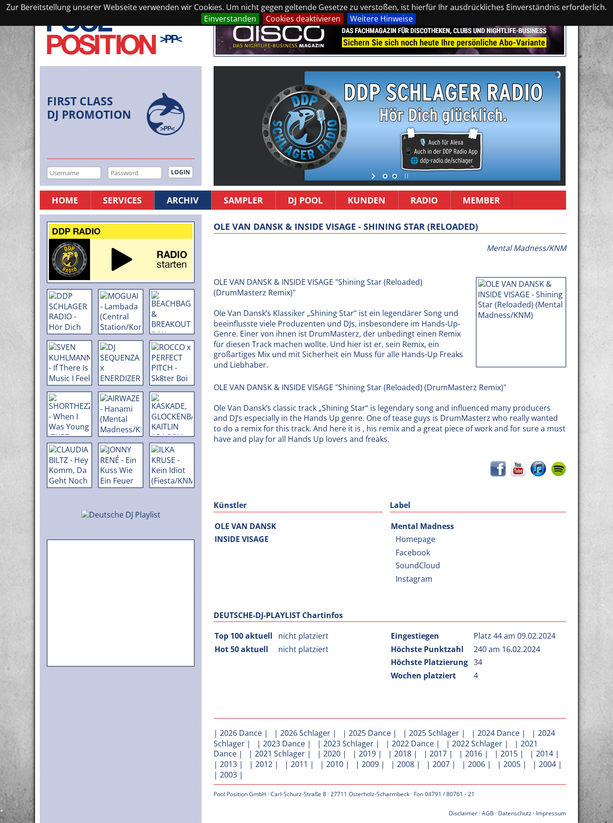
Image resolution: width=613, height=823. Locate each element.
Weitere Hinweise (381, 18)
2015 (509, 753)
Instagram (414, 579)
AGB (488, 813)
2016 (473, 753)
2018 (402, 753)
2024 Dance (498, 733)
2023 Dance (284, 743)
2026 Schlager (305, 733)
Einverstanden (230, 18)
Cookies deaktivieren (303, 18)
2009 (370, 764)
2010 (334, 764)
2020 (332, 753)
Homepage (415, 539)
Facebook (413, 552)
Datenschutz (515, 813)
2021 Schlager (280, 753)
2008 (405, 764)
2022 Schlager (477, 743)
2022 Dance (413, 743)
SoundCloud (418, 565)
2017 (438, 753)
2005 (512, 764)
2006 (476, 764)
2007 (441, 764)
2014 (544, 753)
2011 (299, 764)
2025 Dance (370, 733)
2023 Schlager (348, 743)
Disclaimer (463, 813)
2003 (228, 774)
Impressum (551, 813)
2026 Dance (241, 733)
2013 (228, 764)
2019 (367, 753)
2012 (263, 764)
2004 (547, 764)
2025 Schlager (434, 733)
